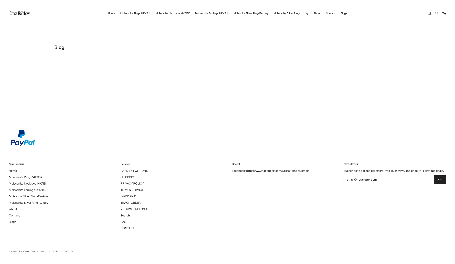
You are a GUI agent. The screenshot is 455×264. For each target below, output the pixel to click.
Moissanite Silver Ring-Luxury (28, 202)
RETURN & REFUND (134, 209)
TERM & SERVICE (132, 190)
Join (440, 179)
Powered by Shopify (61, 251)
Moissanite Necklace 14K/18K (28, 183)
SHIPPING (127, 177)
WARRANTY (129, 196)
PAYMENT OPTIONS (134, 170)
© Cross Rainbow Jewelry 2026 (27, 251)
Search (125, 215)
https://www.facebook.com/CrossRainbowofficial (278, 170)
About (13, 209)
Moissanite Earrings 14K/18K (27, 190)
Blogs (12, 222)
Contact (14, 215)
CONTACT (127, 228)
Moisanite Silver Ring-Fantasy (29, 196)
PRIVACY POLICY (132, 183)
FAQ (123, 222)
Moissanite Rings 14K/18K (25, 177)
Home (13, 170)
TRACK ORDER (131, 202)
